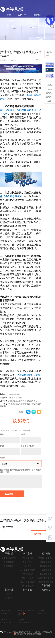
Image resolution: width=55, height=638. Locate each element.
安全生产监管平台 (9, 558)
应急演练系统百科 (50, 93)
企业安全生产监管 (27, 570)
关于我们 (11, 26)
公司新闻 (9, 594)
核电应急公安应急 (45, 578)
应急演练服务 (9, 562)
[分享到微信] (28, 412)
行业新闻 (9, 598)
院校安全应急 (27, 586)
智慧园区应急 (27, 578)
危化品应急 (27, 562)
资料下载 (41, 20)
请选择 (4, 464)
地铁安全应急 (45, 574)
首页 (9, 15)
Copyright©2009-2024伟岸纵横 (17, 632)
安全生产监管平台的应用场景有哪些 (50, 101)
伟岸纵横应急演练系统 (12, 196)
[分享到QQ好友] (39, 412)
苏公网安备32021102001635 (29, 634)
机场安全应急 (45, 562)
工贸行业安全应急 (45, 558)
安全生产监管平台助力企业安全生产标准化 (50, 85)
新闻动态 (26, 20)
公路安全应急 (45, 570)
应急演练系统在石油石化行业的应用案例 (50, 97)
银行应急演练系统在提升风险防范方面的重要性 (20, 405)
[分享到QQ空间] (33, 412)
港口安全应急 (45, 566)
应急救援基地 (27, 558)
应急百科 (11, 20)
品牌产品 (22, 15)
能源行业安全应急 (27, 582)
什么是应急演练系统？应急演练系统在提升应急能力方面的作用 (50, 89)
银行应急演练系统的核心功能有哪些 (22, 401)
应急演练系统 (15, 394)
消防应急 (27, 566)
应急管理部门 (27, 574)
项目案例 (37, 15)
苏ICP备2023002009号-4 (43, 632)
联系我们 (38, 534)
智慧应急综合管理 (45, 582)
